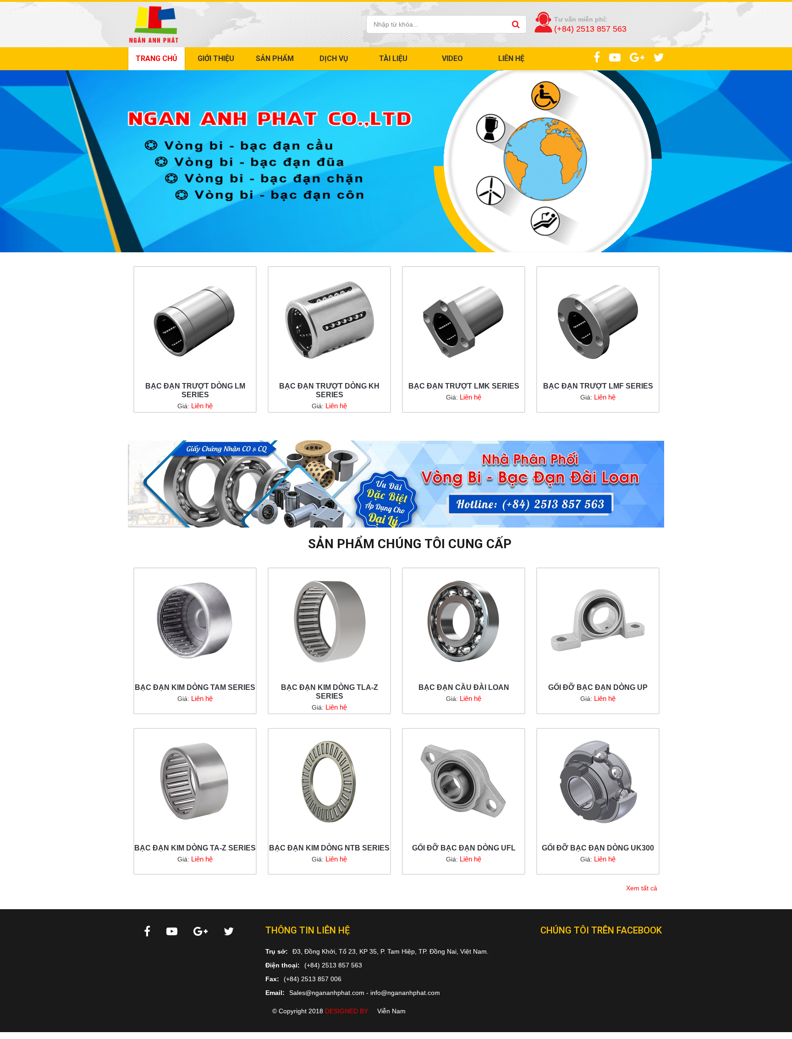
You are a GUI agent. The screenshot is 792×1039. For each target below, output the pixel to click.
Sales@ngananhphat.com (326, 992)
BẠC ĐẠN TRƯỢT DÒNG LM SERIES (195, 390)
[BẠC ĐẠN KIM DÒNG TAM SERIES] (195, 621)
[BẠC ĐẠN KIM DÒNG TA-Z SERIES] (195, 781)
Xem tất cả (641, 888)
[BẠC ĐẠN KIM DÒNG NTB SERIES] (329, 781)
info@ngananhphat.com (405, 992)
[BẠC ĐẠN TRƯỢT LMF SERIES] (598, 320)
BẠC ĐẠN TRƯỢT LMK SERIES (463, 386)
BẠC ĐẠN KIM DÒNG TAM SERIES (195, 687)
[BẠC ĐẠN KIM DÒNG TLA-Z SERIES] (329, 621)
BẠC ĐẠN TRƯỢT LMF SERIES (598, 386)
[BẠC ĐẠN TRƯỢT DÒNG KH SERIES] (329, 320)
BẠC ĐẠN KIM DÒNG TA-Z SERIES (195, 848)
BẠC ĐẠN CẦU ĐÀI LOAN (463, 687)
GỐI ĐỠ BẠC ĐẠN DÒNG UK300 (598, 848)
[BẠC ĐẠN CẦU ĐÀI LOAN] (463, 621)
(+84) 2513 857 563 (333, 965)
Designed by (346, 1011)
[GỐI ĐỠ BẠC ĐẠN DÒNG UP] (598, 621)
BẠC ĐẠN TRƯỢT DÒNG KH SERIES (329, 390)
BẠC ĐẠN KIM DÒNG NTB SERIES (329, 848)
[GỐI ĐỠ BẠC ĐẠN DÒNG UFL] (463, 781)
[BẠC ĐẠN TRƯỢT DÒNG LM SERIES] (195, 320)
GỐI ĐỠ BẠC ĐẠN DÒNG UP (598, 687)
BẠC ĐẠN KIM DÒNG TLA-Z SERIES (329, 691)
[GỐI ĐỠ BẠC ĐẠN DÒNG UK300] (598, 781)
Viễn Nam (391, 1011)
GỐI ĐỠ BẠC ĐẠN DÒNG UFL (464, 848)
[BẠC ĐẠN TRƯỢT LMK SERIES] (463, 320)
